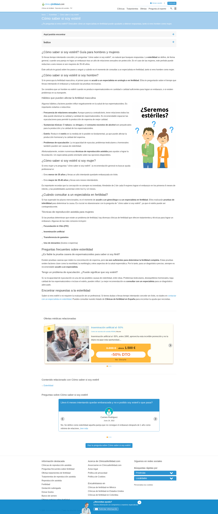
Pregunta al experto (157, 9)
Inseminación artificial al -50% (107, 327)
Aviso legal (93, 469)
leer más (84, 428)
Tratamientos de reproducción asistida (59, 477)
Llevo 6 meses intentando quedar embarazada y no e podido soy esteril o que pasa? (107, 402)
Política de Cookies (96, 477)
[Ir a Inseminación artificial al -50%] (68, 343)
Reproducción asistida (52, 480)
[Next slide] (170, 345)
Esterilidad (53, 15)
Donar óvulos (48, 492)
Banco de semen (49, 496)
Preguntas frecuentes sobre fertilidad (58, 469)
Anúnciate (172, 3)
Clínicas (121, 9)
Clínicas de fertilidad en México (102, 487)
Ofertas (143, 9)
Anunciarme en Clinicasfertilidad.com (104, 465)
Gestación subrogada (51, 488)
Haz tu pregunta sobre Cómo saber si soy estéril (109, 445)
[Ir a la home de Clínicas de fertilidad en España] (57, 4)
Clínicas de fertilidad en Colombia (103, 495)
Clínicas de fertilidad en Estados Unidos (106, 491)
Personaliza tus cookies (143, 485)
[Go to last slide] (48, 345)
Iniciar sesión (157, 3)
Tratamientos (132, 9)
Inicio (44, 15)
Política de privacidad (97, 473)
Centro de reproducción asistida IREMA (103, 331)
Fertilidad (46, 484)
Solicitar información (108, 509)
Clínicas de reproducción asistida (56, 465)
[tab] (107, 366)
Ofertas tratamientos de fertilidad (56, 473)
